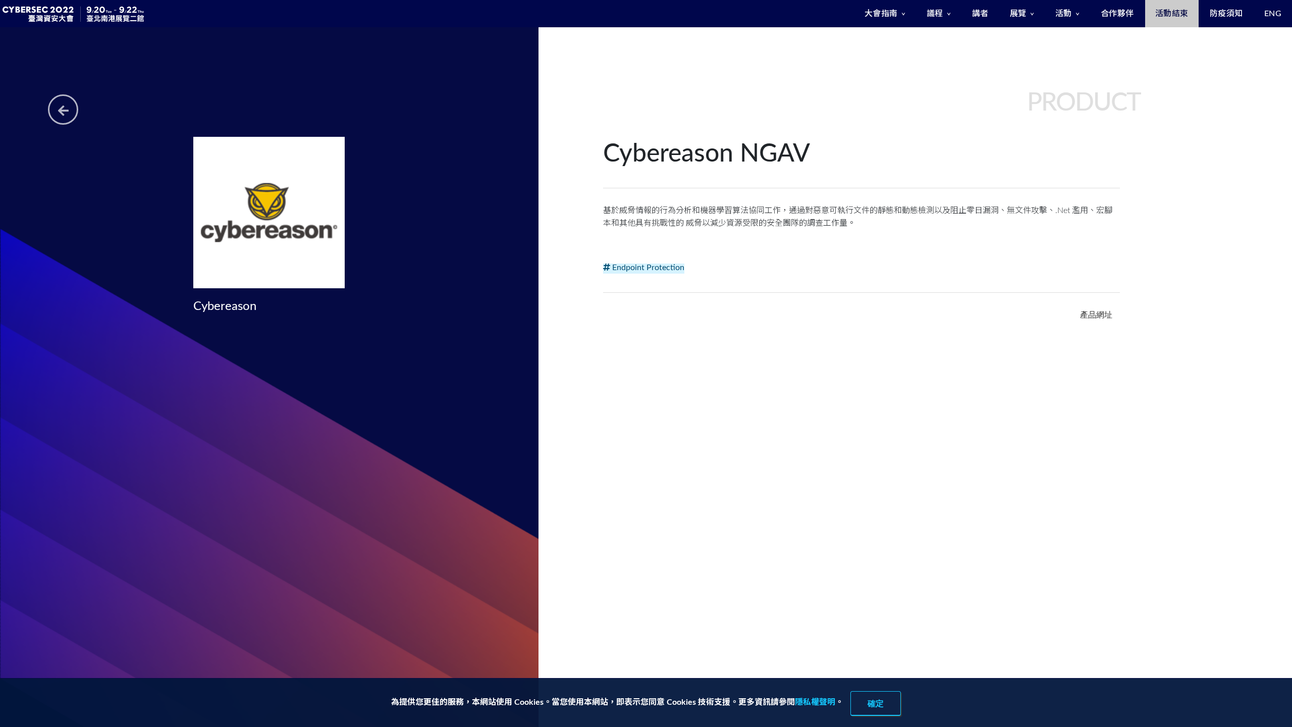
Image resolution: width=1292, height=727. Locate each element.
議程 (935, 14)
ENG (1273, 14)
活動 (1063, 14)
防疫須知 (1226, 14)
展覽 (1018, 14)
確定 (876, 703)
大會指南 (881, 14)
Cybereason (224, 306)
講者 (980, 14)
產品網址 (1096, 314)
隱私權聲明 (815, 702)
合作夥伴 (1117, 14)
